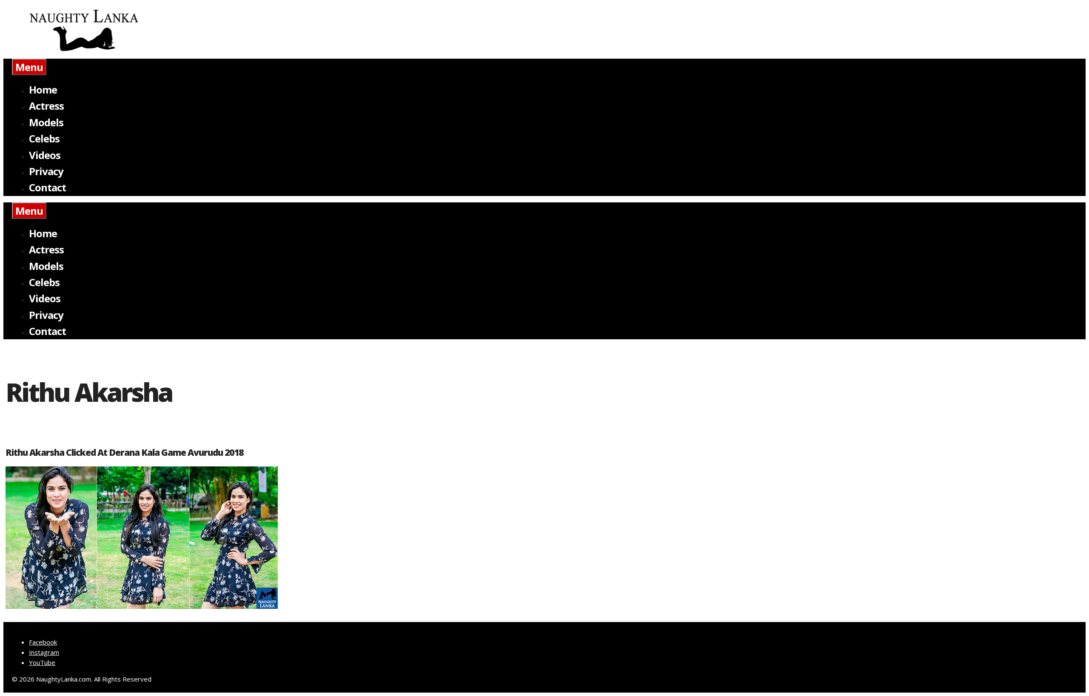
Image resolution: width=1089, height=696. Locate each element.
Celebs (44, 138)
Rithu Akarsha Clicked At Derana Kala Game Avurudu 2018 (124, 452)
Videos (44, 155)
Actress (46, 106)
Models (46, 122)
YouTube (42, 662)
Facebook (43, 642)
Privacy (46, 171)
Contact (47, 187)
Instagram (44, 652)
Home (43, 89)
